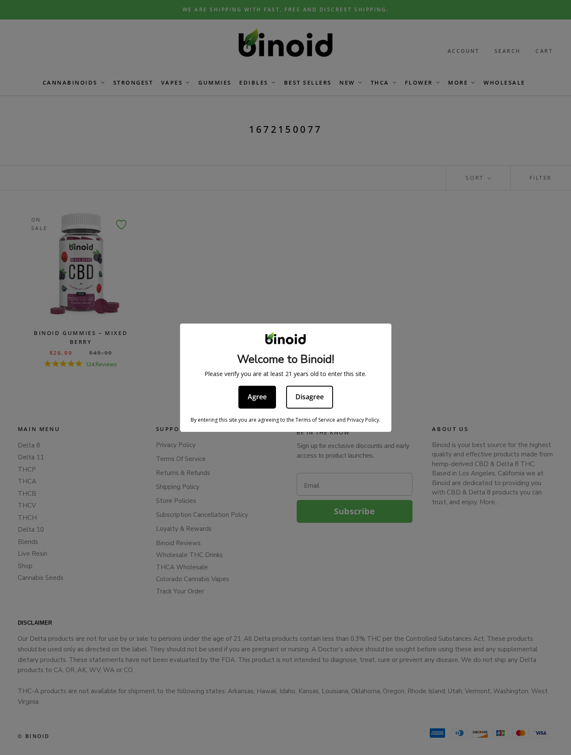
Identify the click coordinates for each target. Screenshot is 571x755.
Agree (257, 396)
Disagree (309, 396)
